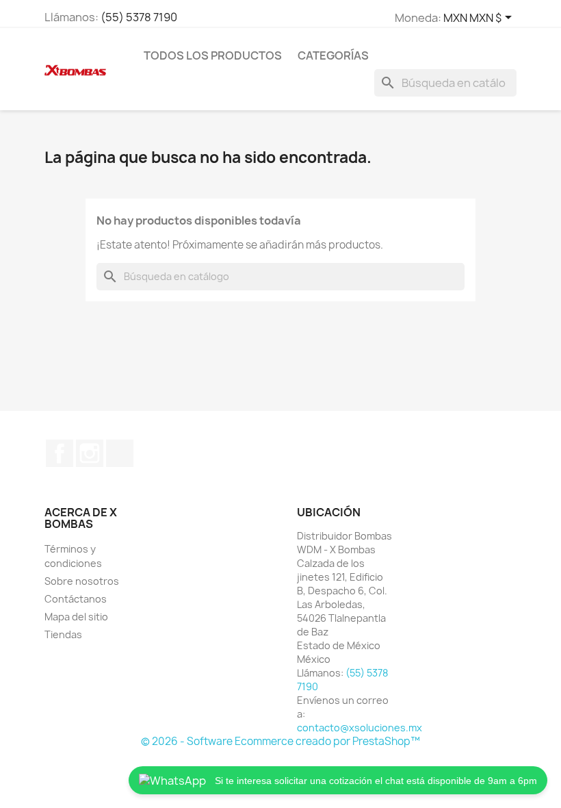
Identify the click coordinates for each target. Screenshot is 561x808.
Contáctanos (75, 598)
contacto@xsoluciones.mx (359, 727)
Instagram (89, 453)
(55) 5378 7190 (139, 17)
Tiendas (63, 634)
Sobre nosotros (81, 581)
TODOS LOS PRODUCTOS (213, 55)
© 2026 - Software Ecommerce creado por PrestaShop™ (280, 741)
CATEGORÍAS (333, 55)
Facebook (59, 453)
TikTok (119, 453)
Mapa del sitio (76, 616)
